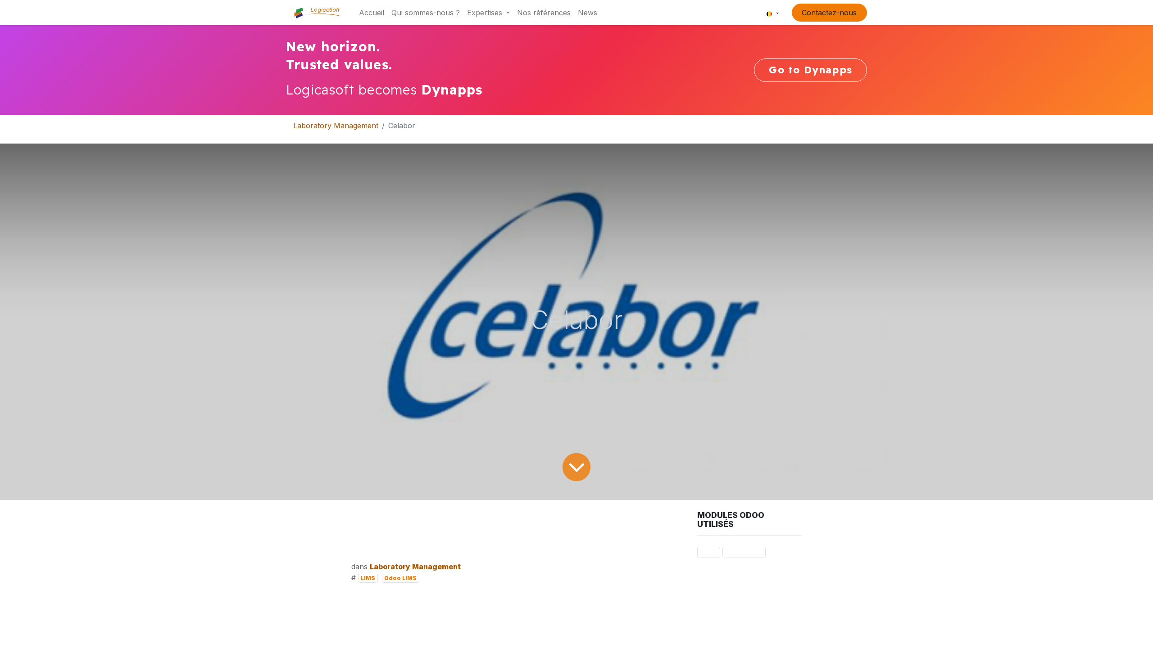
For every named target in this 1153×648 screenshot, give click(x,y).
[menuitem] (371, 13)
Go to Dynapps (810, 69)
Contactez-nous (829, 12)
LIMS (368, 578)
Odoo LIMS (400, 578)
